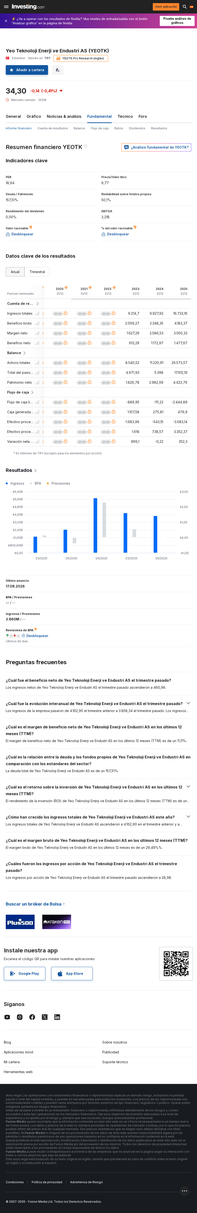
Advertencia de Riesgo (86, 1182)
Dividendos (137, 128)
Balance (79, 128)
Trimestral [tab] (37, 272)
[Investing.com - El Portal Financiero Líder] (28, 7)
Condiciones (15, 1182)
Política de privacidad (47, 1182)
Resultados (159, 128)
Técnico (125, 116)
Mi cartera (12, 1062)
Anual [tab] (15, 272)
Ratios (118, 128)
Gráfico (34, 116)
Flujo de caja (100, 128)
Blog (7, 1042)
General (13, 116)
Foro (143, 116)
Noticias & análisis (64, 116)
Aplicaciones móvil (18, 1052)
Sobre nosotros (114, 1042)
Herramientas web (18, 1072)
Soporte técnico (115, 1062)
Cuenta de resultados (52, 128)
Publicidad (110, 1052)
